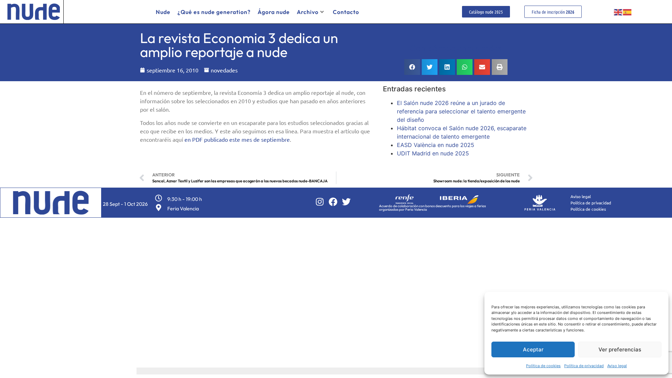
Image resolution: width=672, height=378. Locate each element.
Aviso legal (617, 365)
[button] (412, 67)
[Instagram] (319, 201)
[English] (618, 11)
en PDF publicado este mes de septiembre (237, 139)
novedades (224, 70)
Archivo (307, 11)
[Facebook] (333, 201)
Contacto (346, 11)
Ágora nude (274, 11)
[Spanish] (627, 11)
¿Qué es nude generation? (214, 11)
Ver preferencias (619, 349)
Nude (163, 11)
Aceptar (533, 349)
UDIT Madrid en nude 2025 (433, 153)
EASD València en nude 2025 (435, 144)
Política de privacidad (584, 365)
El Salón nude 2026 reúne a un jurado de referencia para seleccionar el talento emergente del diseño (461, 111)
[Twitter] (346, 201)
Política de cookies (543, 365)
